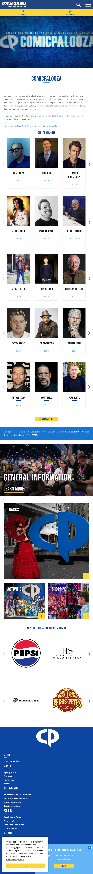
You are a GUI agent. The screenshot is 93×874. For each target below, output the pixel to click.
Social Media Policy (12, 817)
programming (38, 99)
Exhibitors (8, 776)
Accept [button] (25, 866)
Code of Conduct (11, 828)
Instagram (8, 119)
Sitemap (8, 833)
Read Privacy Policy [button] (15, 860)
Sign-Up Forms (10, 772)
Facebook (80, 116)
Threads (24, 119)
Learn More (14, 489)
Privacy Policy (10, 821)
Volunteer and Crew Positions (17, 795)
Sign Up (64, 866)
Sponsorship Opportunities (16, 798)
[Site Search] (78, 4)
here (59, 116)
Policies (8, 810)
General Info (70, 14)
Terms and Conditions (14, 825)
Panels (7, 784)
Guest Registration (12, 802)
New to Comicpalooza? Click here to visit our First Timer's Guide (30, 126)
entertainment (10, 99)
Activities (23, 14)
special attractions (23, 99)
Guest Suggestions (12, 806)
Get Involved (11, 788)
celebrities (53, 99)
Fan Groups (9, 780)
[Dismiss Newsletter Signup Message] (90, 847)
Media (7, 755)
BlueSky (16, 119)
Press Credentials (11, 761)
